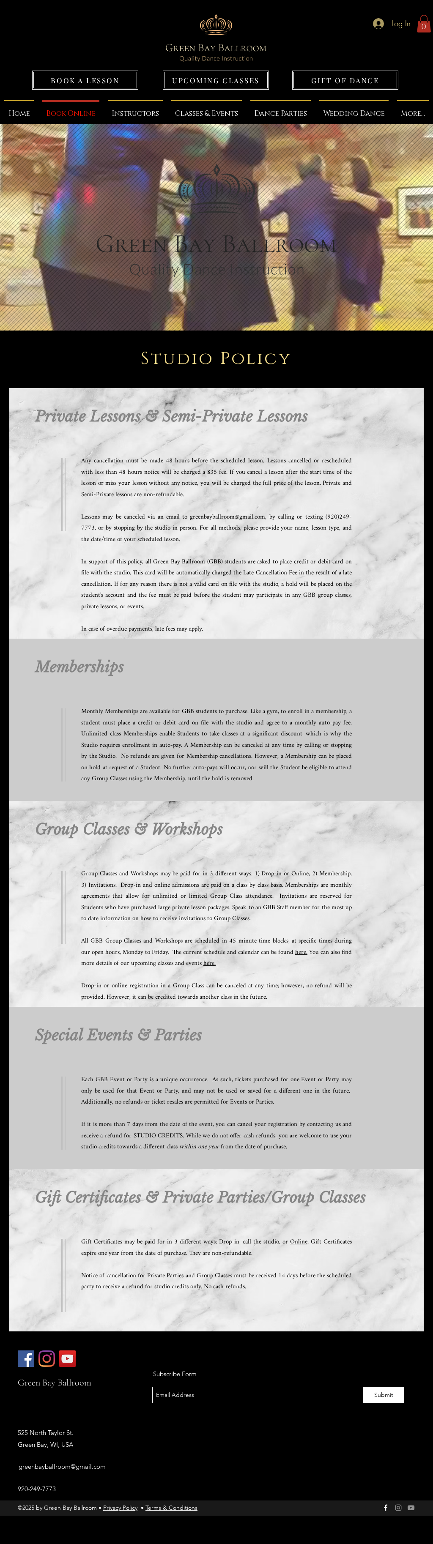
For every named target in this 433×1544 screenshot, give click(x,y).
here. (301, 952)
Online (298, 1242)
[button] (424, 24)
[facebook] (385, 1507)
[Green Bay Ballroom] (26, 1358)
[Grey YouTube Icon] (411, 1507)
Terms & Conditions (171, 1507)
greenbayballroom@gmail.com (227, 517)
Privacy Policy (120, 1507)
